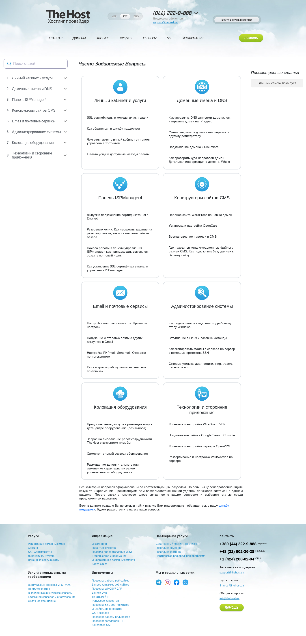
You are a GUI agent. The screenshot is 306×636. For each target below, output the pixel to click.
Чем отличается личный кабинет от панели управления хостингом (119, 141)
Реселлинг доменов (168, 547)
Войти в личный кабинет (237, 19)
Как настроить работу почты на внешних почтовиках (116, 369)
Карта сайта (100, 564)
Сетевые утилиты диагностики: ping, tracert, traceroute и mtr (201, 365)
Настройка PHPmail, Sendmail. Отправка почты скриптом (116, 354)
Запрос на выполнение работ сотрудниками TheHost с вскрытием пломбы (119, 441)
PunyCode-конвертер (105, 600)
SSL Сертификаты (40, 552)
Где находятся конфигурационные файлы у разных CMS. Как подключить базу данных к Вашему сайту (201, 251)
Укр (114, 16)
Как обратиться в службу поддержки (113, 128)
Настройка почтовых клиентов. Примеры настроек (117, 325)
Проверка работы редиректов (111, 617)
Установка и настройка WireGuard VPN (197, 424)
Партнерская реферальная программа (180, 556)
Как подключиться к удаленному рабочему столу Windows (200, 325)
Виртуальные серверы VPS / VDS (49, 584)
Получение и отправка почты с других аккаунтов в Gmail (114, 339)
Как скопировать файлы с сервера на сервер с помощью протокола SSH (202, 350)
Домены (79, 38)
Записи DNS (100, 592)
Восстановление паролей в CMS (193, 236)
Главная (55, 38)
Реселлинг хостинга (168, 552)
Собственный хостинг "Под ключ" (177, 543)
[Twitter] (185, 582)
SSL (169, 38)
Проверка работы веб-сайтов (110, 580)
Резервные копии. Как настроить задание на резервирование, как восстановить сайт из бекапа (119, 233)
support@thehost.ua (165, 22)
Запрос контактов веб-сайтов (110, 584)
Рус (125, 16)
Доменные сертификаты (43, 560)
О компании (99, 543)
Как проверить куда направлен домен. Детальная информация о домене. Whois (199, 159)
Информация (193, 38)
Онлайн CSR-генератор (107, 608)
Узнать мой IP (100, 596)
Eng (136, 16)
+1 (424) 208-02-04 (237, 559)
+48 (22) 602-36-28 (237, 551)
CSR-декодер (100, 612)
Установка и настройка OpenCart (193, 225)
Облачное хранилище (42, 601)
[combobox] (36, 64)
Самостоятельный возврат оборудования (117, 453)
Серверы (149, 38)
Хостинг (102, 38)
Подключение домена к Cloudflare (194, 147)
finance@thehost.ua (232, 585)
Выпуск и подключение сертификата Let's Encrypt (117, 216)
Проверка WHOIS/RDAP (107, 588)
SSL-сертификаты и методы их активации (117, 117)
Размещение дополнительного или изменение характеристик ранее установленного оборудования (113, 468)
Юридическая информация (109, 556)
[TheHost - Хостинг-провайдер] (68, 16)
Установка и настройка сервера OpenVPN (199, 446)
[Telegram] (159, 582)
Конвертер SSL (101, 625)
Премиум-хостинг (39, 588)
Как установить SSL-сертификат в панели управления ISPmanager (117, 268)
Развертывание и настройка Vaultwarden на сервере (201, 458)
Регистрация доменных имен (46, 543)
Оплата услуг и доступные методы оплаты (118, 154)
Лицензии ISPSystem (41, 556)
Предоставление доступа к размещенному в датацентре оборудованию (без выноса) (119, 426)
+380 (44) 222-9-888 (238, 544)
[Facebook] (176, 582)
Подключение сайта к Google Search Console (202, 435)
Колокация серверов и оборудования (51, 597)
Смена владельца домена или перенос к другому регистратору (199, 134)
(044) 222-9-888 (172, 13)
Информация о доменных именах (113, 560)
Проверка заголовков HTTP (109, 621)
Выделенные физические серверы (50, 593)
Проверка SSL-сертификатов (110, 604)
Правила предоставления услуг (112, 552)
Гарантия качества (104, 547)
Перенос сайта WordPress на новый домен (200, 215)
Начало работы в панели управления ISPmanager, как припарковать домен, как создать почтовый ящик (117, 251)
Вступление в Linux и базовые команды (198, 338)
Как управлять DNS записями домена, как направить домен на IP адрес (199, 119)
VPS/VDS (126, 38)
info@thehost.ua (229, 598)
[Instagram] (167, 582)
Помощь (251, 38)
